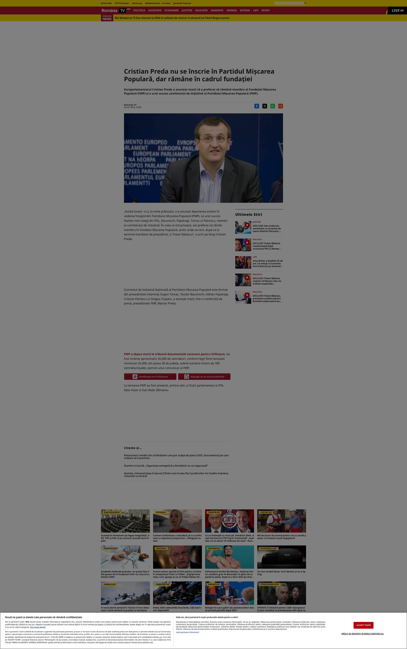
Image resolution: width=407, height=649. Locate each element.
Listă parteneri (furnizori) (187, 632)
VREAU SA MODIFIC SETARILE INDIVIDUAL (362, 633)
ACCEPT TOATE (363, 625)
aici (160, 637)
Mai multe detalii (37, 627)
